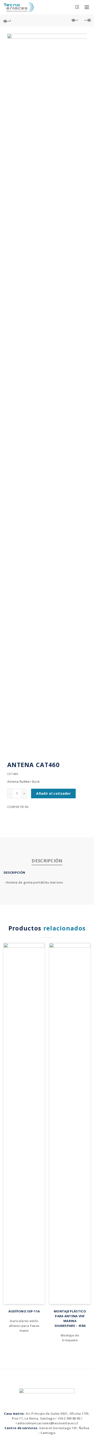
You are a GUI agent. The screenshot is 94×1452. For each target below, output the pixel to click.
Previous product (75, 20)
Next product (87, 20)
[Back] (7, 20)
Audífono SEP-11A (24, 1311)
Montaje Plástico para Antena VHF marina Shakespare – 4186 (70, 1318)
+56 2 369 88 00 (68, 1418)
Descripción (47, 861)
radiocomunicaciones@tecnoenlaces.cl (47, 1423)
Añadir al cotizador (53, 793)
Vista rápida (40, 947)
